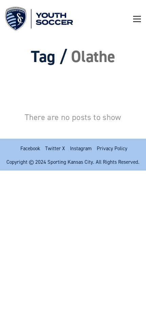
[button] (137, 19)
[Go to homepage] (39, 19)
